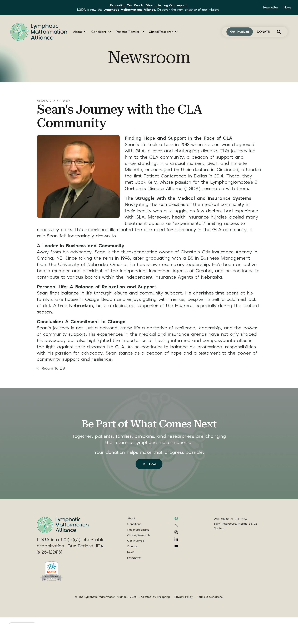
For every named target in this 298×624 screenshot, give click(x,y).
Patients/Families (128, 32)
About (77, 32)
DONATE (263, 32)
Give (151, 464)
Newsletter (270, 7)
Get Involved (239, 32)
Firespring (163, 597)
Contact (219, 528)
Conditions (99, 32)
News (287, 7)
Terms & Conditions (210, 597)
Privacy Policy (184, 597)
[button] (279, 31)
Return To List (53, 368)
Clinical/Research (161, 32)
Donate (132, 546)
